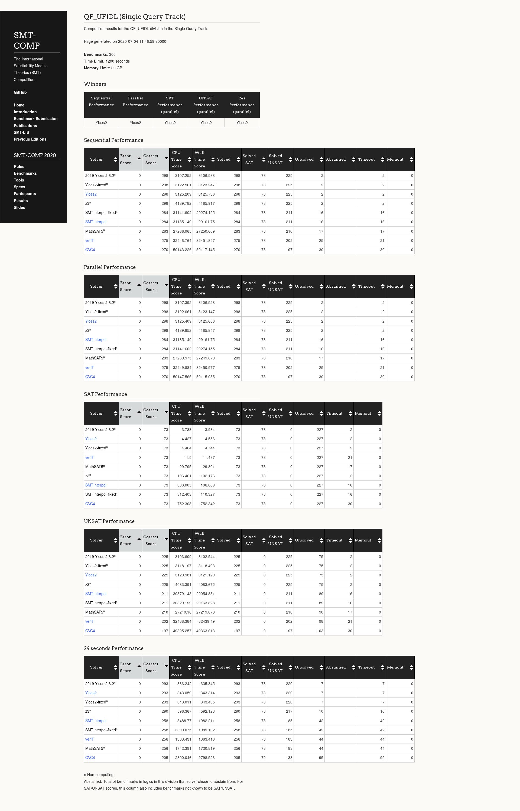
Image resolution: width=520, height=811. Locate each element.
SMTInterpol (95, 221)
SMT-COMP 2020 (35, 155)
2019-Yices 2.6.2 (99, 175)
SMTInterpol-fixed (100, 212)
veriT (89, 240)
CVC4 (90, 249)
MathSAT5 (94, 231)
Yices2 (91, 194)
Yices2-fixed (95, 184)
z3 (87, 203)
